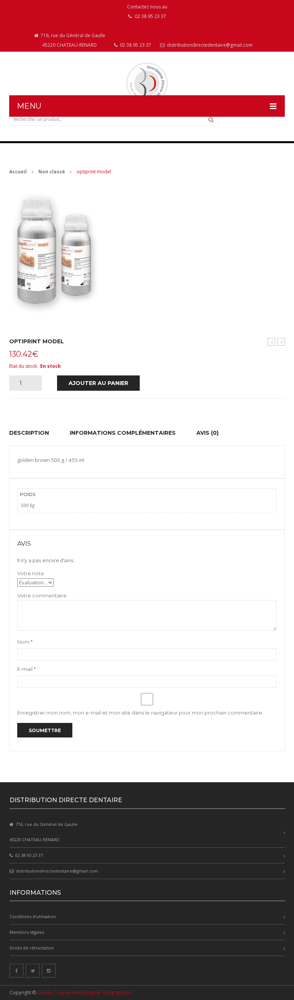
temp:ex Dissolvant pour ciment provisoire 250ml (271, 342)
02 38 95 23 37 (135, 45)
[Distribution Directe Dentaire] (147, 83)
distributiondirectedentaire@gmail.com (209, 45)
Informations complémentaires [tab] (123, 432)
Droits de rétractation (32, 948)
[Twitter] (32, 970)
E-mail (26, 669)
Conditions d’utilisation (33, 916)
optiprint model (281, 342)
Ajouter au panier (98, 383)
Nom (25, 642)
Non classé (51, 171)
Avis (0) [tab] (207, 432)
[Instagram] (49, 970)
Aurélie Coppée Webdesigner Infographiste (84, 992)
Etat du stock (23, 366)
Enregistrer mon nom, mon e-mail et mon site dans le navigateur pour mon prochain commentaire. (140, 713)
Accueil (18, 171)
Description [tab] (29, 432)
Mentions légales (27, 932)
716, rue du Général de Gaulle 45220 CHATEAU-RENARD (72, 40)
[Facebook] (16, 970)
